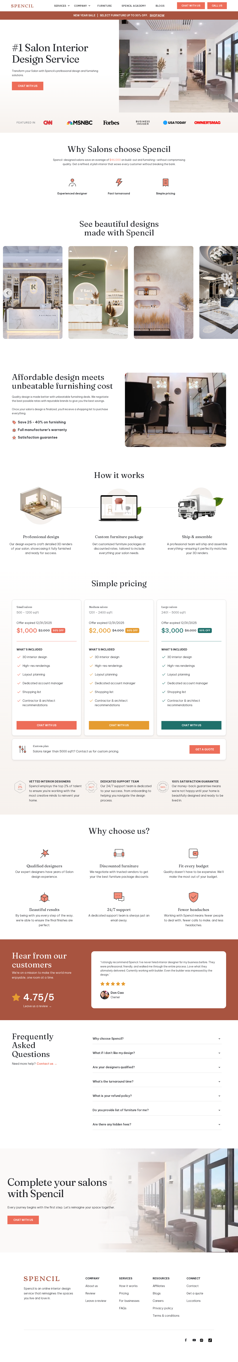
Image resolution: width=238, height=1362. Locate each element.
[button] (62, 6)
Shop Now (157, 15)
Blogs (160, 5)
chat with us (190, 5)
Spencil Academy (134, 5)
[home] (32, 6)
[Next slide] (230, 293)
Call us (217, 5)
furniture (104, 5)
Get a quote (204, 749)
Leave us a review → (37, 1006)
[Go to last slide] (7, 293)
